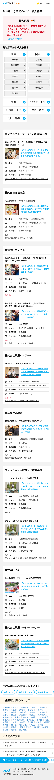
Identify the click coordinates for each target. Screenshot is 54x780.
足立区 (5, 730)
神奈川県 (15, 65)
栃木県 (15, 88)
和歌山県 (39, 88)
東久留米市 (42, 715)
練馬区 (45, 727)
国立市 (42, 712)
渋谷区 (32, 725)
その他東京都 (18, 720)
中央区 (39, 720)
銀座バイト (8, 692)
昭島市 (13, 710)
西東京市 (6, 720)
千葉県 (15, 71)
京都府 (39, 65)
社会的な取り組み (34, 769)
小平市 (5, 712)
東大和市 (23, 715)
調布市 (22, 710)
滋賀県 (39, 82)
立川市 (15, 707)
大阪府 (39, 59)
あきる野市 (44, 717)
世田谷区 (23, 725)
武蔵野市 (24, 707)
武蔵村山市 (7, 717)
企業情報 (16, 769)
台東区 (22, 722)
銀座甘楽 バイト (44, 692)
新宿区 (5, 722)
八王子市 (6, 707)
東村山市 (23, 712)
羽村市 (34, 717)
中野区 (40, 725)
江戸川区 (23, 730)
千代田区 (30, 720)
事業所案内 (24, 769)
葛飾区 (13, 730)
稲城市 (25, 717)
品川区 (47, 722)
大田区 (13, 725)
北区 (21, 727)
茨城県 (15, 93)
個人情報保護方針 (27, 771)
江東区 (38, 722)
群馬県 (15, 82)
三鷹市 (34, 707)
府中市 (5, 710)
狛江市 (13, 715)
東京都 (15, 59)
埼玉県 (15, 76)
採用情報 (45, 769)
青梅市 (42, 707)
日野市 (13, 712)
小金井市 (39, 710)
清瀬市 (32, 715)
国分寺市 (33, 712)
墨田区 (30, 722)
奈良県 (39, 76)
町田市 (30, 710)
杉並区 (5, 727)
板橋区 (37, 727)
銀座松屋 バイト (25, 692)
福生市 (5, 715)
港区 (47, 720)
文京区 (13, 722)
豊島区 (13, 727)
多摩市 (17, 717)
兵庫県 (39, 71)
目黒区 (5, 725)
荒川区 (28, 727)
